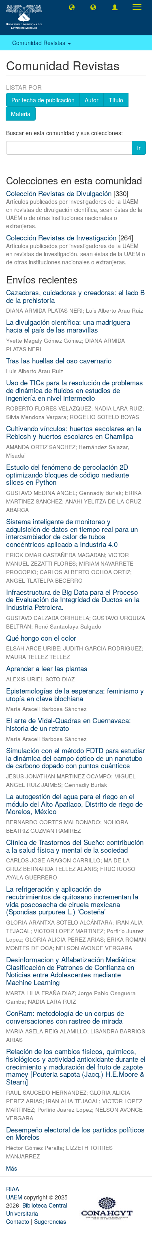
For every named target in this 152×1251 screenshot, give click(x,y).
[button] (71, 7)
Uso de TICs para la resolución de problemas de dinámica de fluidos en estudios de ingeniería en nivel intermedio (74, 389)
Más (11, 1168)
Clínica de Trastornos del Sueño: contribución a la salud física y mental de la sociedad (74, 846)
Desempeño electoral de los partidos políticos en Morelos (75, 1133)
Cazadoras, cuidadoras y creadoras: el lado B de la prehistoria (75, 296)
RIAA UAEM (15, 1193)
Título (116, 100)
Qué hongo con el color (41, 638)
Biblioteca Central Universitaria (36, 1209)
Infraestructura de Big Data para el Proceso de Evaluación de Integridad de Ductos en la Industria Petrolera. (72, 599)
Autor (91, 100)
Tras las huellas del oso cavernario (58, 360)
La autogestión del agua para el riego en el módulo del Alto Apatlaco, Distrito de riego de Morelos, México (74, 803)
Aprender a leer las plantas (47, 668)
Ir (139, 148)
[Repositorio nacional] (109, 1207)
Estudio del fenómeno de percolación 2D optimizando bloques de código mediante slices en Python (67, 474)
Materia (20, 114)
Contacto (17, 1221)
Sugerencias (50, 1221)
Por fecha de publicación (43, 100)
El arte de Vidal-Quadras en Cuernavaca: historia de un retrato (68, 724)
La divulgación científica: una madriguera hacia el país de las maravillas (68, 326)
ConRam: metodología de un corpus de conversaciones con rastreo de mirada (65, 1017)
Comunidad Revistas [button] (39, 43)
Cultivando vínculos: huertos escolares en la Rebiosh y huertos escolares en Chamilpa (73, 432)
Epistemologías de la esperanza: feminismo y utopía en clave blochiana (75, 694)
